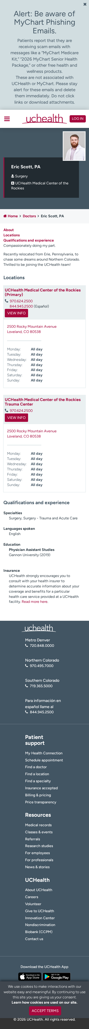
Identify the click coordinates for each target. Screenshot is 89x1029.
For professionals (39, 860)
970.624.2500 (21, 301)
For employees (37, 853)
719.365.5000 (41, 686)
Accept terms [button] (45, 1011)
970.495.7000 (41, 666)
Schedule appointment (44, 760)
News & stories (37, 867)
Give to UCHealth (39, 911)
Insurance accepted (41, 788)
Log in (78, 119)
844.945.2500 (21, 306)
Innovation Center (40, 918)
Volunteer (33, 904)
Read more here (34, 601)
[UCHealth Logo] (39, 628)
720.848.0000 (42, 645)
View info (16, 313)
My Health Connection (44, 753)
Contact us (34, 939)
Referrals (32, 839)
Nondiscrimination (40, 925)
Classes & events (38, 832)
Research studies (39, 846)
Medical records (38, 825)
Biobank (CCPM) (38, 932)
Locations (11, 235)
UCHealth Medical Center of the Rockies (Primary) (43, 292)
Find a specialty (38, 781)
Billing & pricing (38, 795)
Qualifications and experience (28, 240)
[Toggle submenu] (7, 118)
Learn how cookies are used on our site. (44, 1002)
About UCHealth (38, 890)
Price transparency (40, 802)
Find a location (37, 774)
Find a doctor (36, 767)
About (8, 230)
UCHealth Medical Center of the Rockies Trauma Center (43, 402)
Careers (31, 897)
